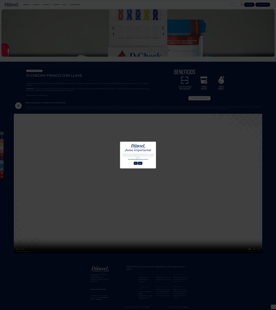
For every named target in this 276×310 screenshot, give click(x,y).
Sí (135, 163)
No (140, 163)
